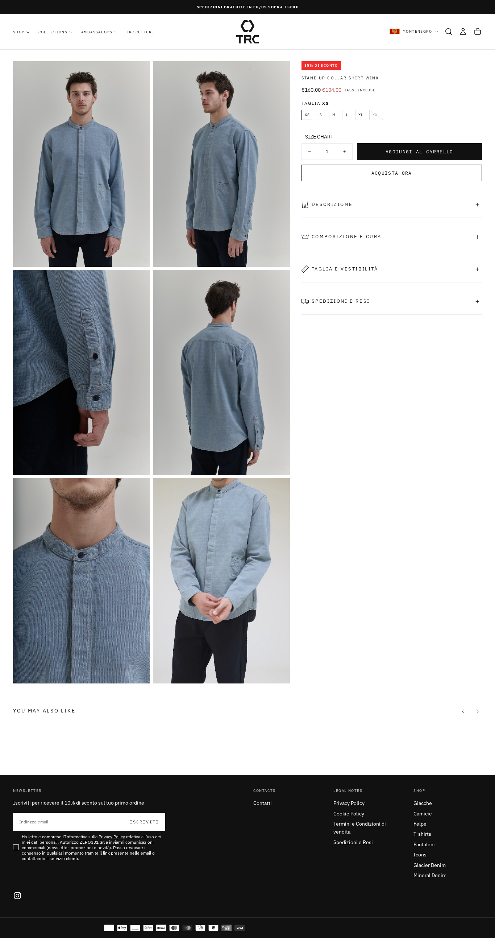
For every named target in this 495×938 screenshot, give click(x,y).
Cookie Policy (348, 813)
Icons (420, 854)
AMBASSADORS (96, 32)
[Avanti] (477, 711)
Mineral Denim (429, 875)
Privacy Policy (349, 803)
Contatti (262, 803)
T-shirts (422, 834)
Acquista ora (391, 173)
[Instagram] (17, 895)
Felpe (420, 824)
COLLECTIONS (52, 32)
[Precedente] (463, 711)
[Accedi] (463, 31)
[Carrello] (477, 31)
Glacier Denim (429, 865)
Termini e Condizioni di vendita (359, 828)
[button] (448, 31)
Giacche (422, 803)
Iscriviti (144, 822)
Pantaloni (424, 844)
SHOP (19, 32)
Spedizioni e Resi (353, 842)
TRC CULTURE (140, 32)
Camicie (422, 813)
